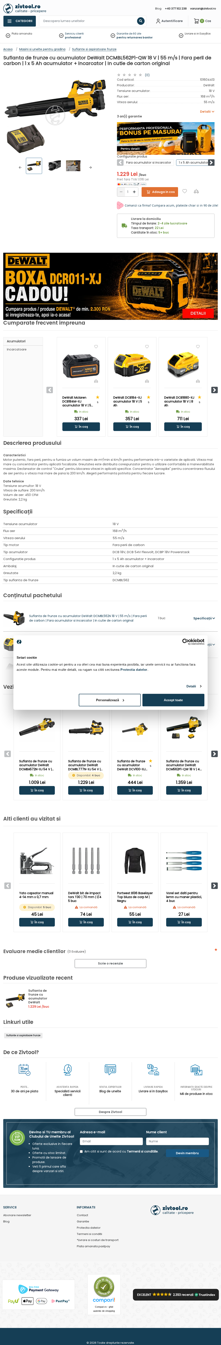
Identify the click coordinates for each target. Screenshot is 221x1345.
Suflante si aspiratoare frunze (23, 1035)
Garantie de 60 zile (129, 33)
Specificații (202, 618)
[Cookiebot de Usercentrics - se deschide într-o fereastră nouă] (185, 642)
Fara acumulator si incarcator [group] (148, 162)
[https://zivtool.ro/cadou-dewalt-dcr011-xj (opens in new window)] (110, 286)
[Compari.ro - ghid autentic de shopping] (104, 1287)
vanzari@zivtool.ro (203, 8)
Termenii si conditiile (142, 1151)
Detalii (191, 686)
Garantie (83, 1221)
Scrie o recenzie (110, 963)
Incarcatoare (17, 349)
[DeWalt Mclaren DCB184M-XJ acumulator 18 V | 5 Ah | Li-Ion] (81, 365)
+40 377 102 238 (176, 8)
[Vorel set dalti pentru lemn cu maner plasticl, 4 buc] (184, 861)
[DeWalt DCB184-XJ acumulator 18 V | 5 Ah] (132, 365)
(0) (147, 75)
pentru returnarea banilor (135, 37)
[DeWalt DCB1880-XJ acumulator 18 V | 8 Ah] (183, 365)
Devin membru (187, 1153)
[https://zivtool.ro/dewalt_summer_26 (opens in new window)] (166, 138)
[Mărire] (134, 192)
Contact (82, 1215)
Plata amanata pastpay (93, 1246)
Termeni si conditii (89, 1234)
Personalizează (107, 700)
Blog (158, 8)
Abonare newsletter (17, 1215)
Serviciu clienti (74, 33)
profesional (73, 37)
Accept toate (173, 700)
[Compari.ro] (104, 1301)
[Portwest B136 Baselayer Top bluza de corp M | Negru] (135, 861)
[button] (20, 167)
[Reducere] (121, 192)
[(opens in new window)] (131, 184)
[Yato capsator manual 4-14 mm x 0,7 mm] (37, 861)
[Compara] (196, 191)
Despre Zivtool (110, 1112)
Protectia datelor (89, 1228)
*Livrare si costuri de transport (97, 1240)
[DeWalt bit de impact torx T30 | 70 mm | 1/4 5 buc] (86, 861)
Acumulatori (16, 341)
